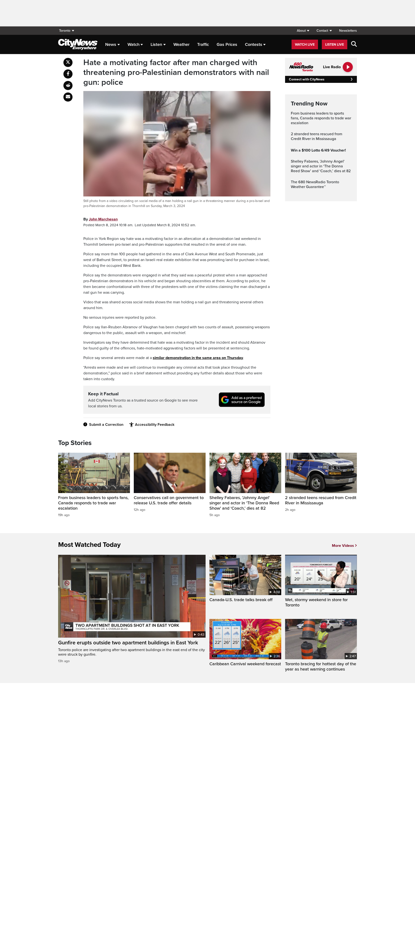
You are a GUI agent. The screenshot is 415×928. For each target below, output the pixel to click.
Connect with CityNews (306, 79)
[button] (303, 30)
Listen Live (334, 45)
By (100, 219)
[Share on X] (68, 62)
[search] (354, 44)
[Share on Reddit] (68, 85)
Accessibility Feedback (154, 424)
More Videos (343, 545)
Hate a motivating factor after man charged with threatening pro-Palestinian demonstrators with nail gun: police (176, 72)
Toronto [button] (64, 31)
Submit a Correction (106, 424)
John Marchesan (103, 219)
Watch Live (305, 45)
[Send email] (68, 97)
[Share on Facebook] (68, 74)
